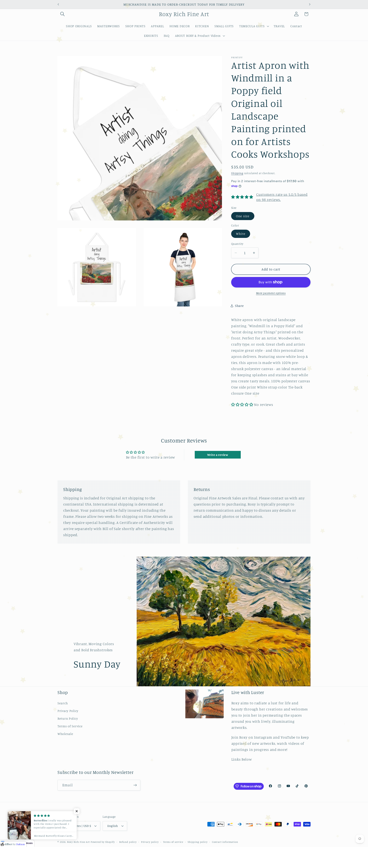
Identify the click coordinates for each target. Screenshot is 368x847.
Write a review (217, 455)
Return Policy (68, 718)
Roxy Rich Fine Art (78, 841)
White (240, 234)
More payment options (271, 293)
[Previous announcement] (58, 4)
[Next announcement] (310, 4)
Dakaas (28, 843)
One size (243, 216)
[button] (63, 14)
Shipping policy (198, 841)
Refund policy (128, 841)
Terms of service (173, 841)
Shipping (237, 173)
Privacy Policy (68, 711)
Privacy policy (150, 841)
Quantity (237, 244)
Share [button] (239, 306)
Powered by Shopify (103, 841)
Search (63, 703)
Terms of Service (70, 726)
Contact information (225, 841)
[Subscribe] (135, 785)
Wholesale (65, 734)
